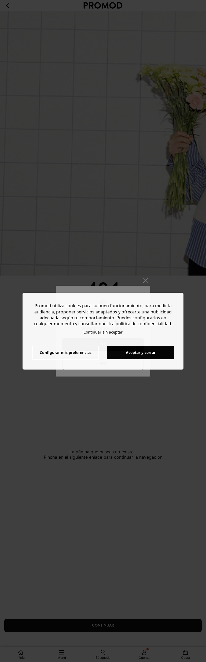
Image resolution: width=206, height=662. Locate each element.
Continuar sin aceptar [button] (103, 332)
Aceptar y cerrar (141, 352)
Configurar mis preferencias (65, 352)
